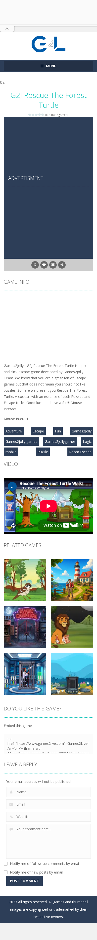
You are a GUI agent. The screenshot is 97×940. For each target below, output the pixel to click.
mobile (10, 451)
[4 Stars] (39, 114)
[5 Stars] (43, 114)
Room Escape (80, 451)
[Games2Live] (48, 43)
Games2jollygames (60, 441)
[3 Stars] (36, 114)
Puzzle (43, 451)
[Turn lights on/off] (35, 265)
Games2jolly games (21, 441)
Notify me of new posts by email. (36, 872)
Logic (87, 441)
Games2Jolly (82, 431)
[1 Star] (30, 114)
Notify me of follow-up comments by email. (45, 863)
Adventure (13, 431)
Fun (58, 431)
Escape (38, 431)
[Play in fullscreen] (53, 265)
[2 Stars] (33, 114)
